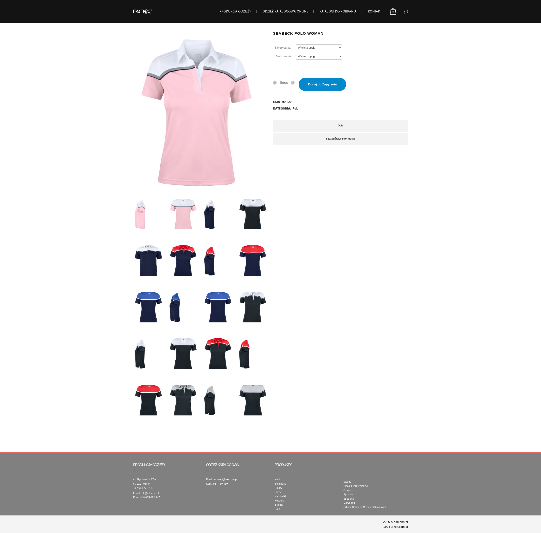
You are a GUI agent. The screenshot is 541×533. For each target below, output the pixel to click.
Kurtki (278, 479)
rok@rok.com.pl (150, 493)
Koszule (279, 500)
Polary (278, 487)
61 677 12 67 (146, 487)
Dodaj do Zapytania (322, 84)
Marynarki (349, 502)
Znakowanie (283, 56)
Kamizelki (280, 496)
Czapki (347, 490)
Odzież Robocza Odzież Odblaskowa (364, 507)
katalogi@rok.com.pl (225, 479)
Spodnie (348, 494)
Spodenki (348, 498)
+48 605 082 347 (150, 497)
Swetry (347, 481)
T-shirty (279, 504)
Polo (295, 108)
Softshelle (280, 483)
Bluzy (278, 492)
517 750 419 (220, 483)
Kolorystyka (283, 47)
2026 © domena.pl (395, 521)
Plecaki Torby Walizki (355, 486)
